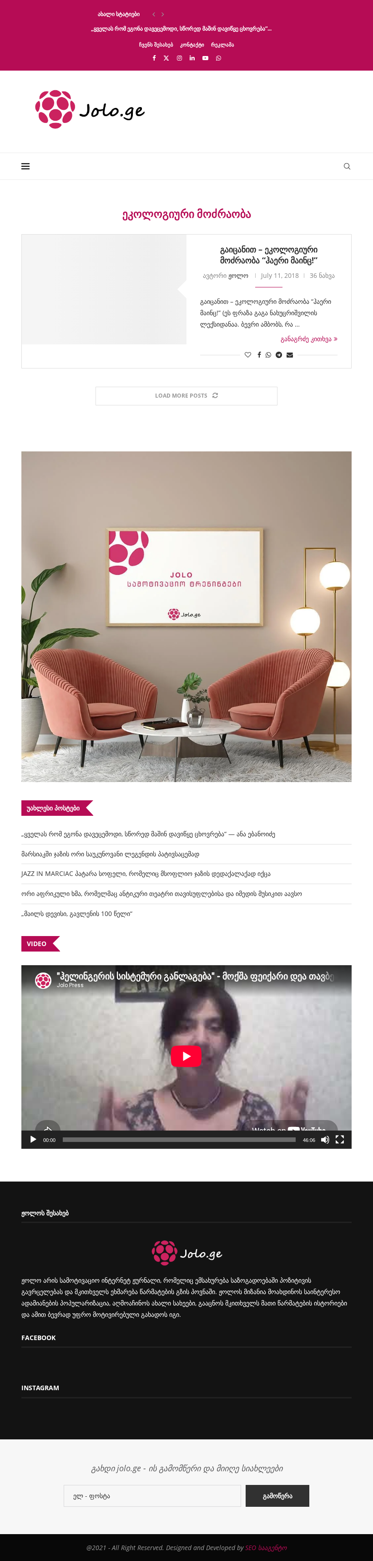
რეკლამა (222, 44)
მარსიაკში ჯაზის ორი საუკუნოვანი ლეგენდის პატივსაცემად (110, 854)
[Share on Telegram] (279, 354)
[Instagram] (179, 58)
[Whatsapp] (218, 58)
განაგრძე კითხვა (306, 338)
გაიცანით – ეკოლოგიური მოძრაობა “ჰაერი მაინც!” (269, 255)
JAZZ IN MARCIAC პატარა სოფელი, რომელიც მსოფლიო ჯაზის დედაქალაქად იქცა (146, 873)
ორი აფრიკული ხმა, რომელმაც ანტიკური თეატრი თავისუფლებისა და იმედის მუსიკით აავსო (161, 893)
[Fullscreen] (339, 1139)
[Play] (33, 1139)
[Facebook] (154, 58)
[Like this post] (248, 354)
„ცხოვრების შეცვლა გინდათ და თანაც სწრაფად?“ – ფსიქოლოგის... (179, 14)
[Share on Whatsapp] (268, 354)
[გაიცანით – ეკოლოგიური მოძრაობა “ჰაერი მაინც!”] (104, 289)
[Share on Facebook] (259, 354)
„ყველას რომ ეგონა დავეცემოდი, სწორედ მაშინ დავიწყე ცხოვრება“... (181, 28)
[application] (186, 1057)
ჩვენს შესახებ (156, 44)
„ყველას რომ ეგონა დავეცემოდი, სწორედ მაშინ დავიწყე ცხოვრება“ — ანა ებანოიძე (148, 833)
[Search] (347, 166)
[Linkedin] (192, 58)
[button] (153, 14)
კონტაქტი (192, 44)
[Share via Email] (290, 354)
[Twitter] (166, 58)
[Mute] (325, 1139)
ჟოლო (238, 275)
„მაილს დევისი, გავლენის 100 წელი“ (76, 913)
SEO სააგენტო (266, 1547)
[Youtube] (205, 58)
